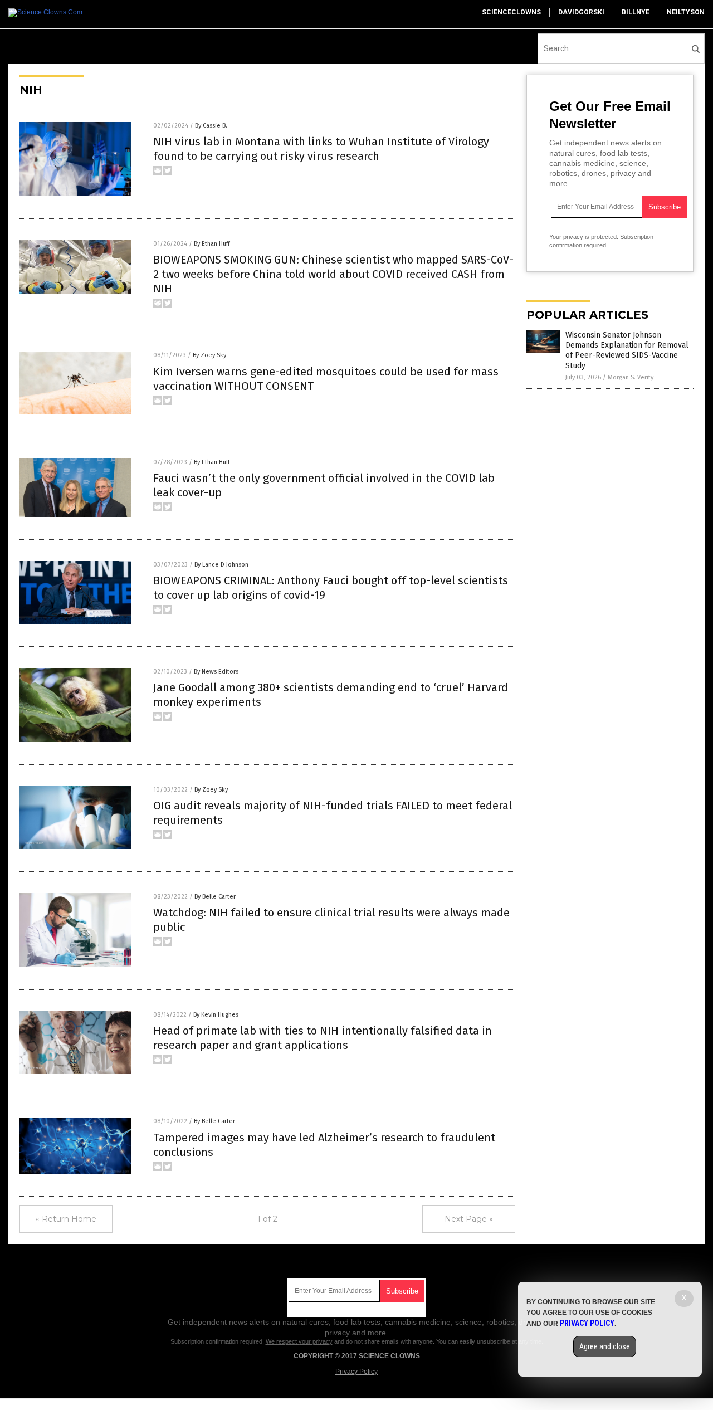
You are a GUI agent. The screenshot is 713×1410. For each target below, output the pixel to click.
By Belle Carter (215, 896)
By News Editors (216, 671)
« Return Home (66, 1219)
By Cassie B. (211, 125)
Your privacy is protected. (583, 236)
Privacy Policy (356, 1371)
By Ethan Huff (211, 243)
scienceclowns (511, 12)
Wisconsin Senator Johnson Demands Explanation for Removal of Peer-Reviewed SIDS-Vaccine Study (626, 350)
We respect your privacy (299, 1341)
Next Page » (469, 1219)
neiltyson (686, 12)
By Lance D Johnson (221, 564)
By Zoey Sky (209, 355)
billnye (635, 12)
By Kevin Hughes (215, 1014)
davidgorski (581, 12)
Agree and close (604, 1346)
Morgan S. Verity (630, 377)
